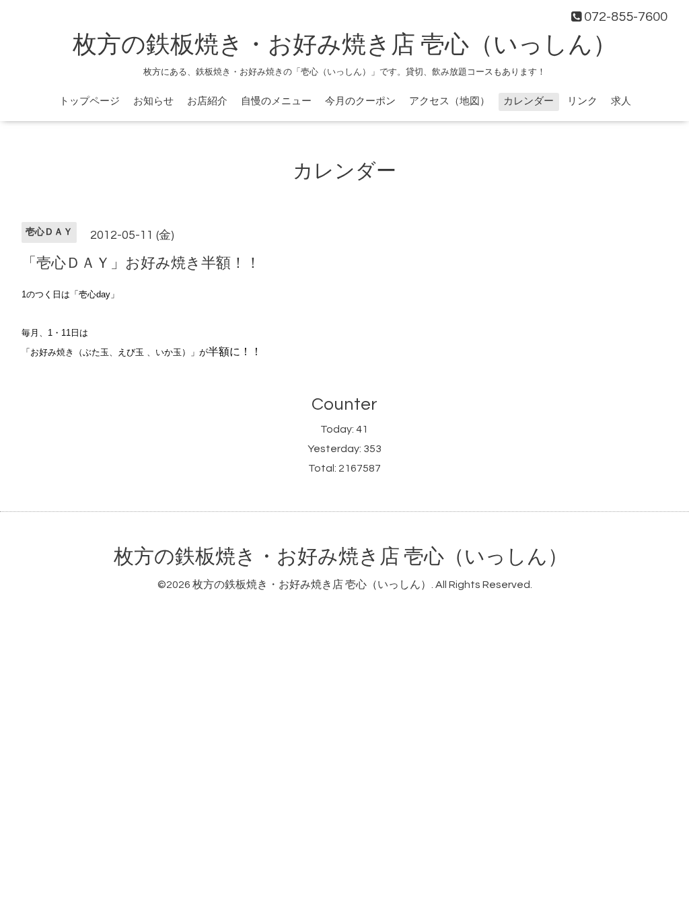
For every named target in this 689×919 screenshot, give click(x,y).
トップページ (89, 101)
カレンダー (528, 101)
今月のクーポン (360, 101)
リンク (582, 101)
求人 (621, 101)
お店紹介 (207, 101)
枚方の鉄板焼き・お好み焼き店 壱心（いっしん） (345, 45)
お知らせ (153, 101)
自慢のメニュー (276, 101)
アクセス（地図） (449, 101)
